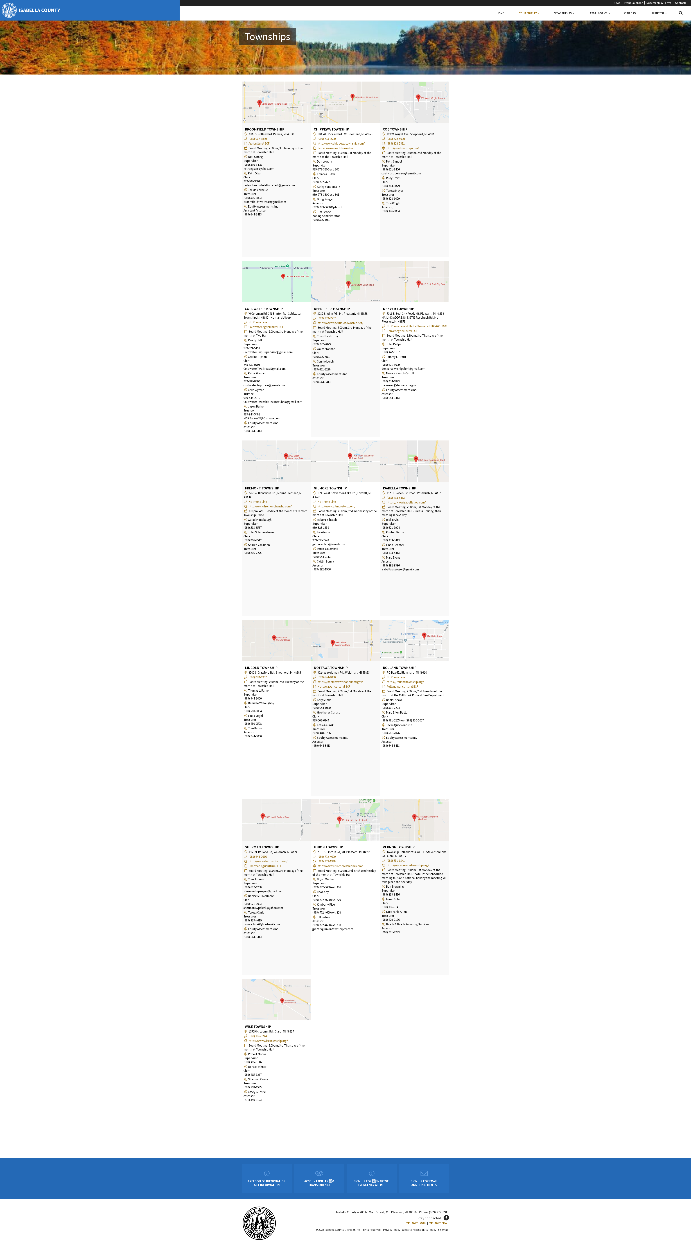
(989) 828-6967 (258, 677)
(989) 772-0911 (439, 1212)
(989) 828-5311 (396, 143)
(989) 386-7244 (258, 1036)
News (616, 3)
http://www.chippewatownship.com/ (341, 143)
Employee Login (415, 1223)
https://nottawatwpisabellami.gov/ (340, 682)
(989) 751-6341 (396, 861)
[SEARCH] (681, 13)
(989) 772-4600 (326, 857)
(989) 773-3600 (326, 139)
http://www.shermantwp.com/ (268, 861)
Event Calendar (633, 3)
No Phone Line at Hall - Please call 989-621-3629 (417, 326)
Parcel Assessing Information (335, 148)
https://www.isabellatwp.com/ (406, 502)
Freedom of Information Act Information (267, 1183)
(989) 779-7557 (326, 318)
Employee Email (438, 1223)
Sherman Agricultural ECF (265, 866)
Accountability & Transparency (319, 1183)
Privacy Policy (391, 1229)
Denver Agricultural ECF (402, 331)
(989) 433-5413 (396, 498)
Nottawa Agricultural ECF (333, 687)
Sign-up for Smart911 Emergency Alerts (372, 1183)
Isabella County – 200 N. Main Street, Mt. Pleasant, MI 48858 (376, 1212)
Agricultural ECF (259, 143)
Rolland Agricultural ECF (402, 687)
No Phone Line (258, 322)
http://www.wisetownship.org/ (268, 1041)
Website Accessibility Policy (419, 1229)
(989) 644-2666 (258, 857)
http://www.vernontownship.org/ (408, 865)
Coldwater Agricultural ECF (266, 327)
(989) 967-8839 (258, 139)
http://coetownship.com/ (403, 148)
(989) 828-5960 (396, 139)
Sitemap (443, 1229)
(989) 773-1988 (326, 861)
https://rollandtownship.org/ (405, 682)
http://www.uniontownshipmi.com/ (340, 866)
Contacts (681, 3)
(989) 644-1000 (326, 677)
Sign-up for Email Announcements (424, 1183)
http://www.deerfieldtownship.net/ (340, 323)
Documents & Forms (658, 3)
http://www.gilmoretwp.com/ (336, 506)
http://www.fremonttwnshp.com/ (270, 506)
